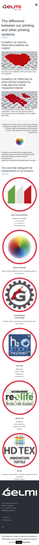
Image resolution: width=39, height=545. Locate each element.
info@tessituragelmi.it (8, 510)
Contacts (6, 517)
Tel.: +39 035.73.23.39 (9, 508)
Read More (26, 542)
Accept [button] (19, 542)
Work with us (7, 520)
